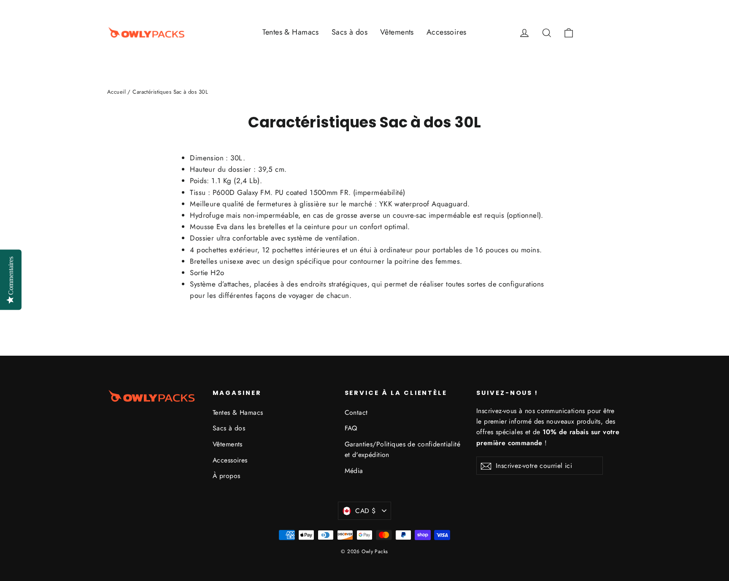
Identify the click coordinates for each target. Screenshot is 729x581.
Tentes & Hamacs (290, 32)
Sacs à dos (349, 32)
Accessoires (447, 32)
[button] (606, 32)
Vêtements (397, 32)
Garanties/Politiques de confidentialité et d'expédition (403, 449)
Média (354, 471)
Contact (356, 412)
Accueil (116, 92)
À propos (226, 476)
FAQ (351, 428)
